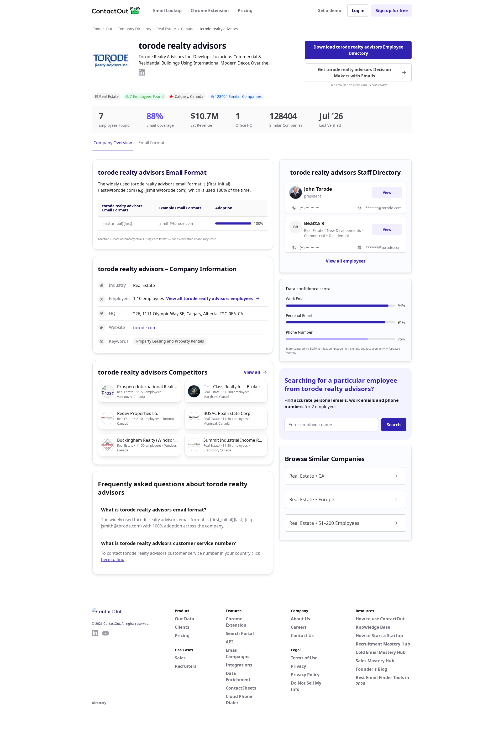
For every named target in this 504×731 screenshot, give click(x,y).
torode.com (144, 327)
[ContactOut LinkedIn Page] (95, 664)
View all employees (345, 261)
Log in (358, 10)
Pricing (245, 10)
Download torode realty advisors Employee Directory (358, 50)
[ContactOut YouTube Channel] (105, 664)
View (387, 192)
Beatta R (314, 223)
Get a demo (329, 10)
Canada (188, 28)
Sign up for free (392, 10)
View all (252, 372)
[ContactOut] (117, 10)
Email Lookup (167, 10)
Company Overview (112, 143)
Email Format (151, 143)
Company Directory (134, 28)
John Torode (318, 188)
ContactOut (102, 28)
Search (394, 425)
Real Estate (166, 28)
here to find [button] (112, 559)
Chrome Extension (210, 10)
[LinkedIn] (142, 72)
